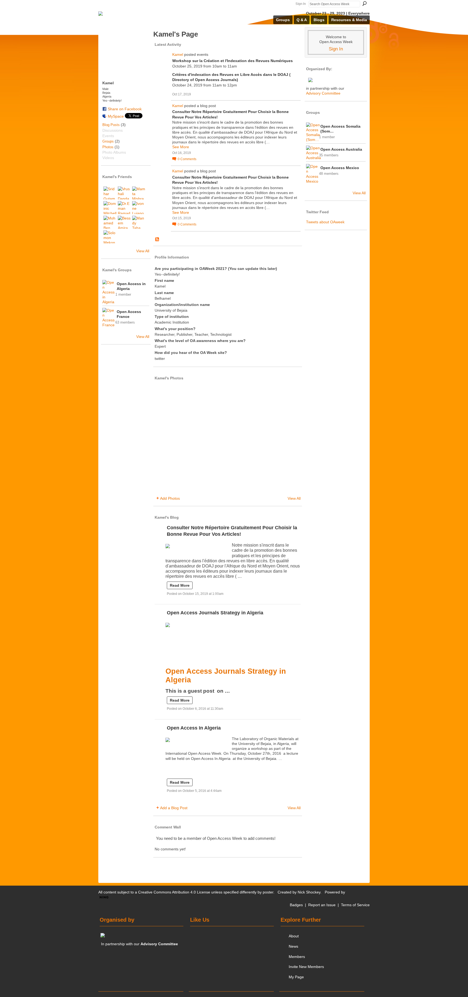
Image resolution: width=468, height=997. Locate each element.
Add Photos (170, 498)
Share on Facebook (125, 109)
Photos (107, 147)
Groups (108, 141)
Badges (296, 905)
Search (364, 3)
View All (142, 251)
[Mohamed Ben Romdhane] (109, 222)
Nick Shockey (309, 892)
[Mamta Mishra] (138, 192)
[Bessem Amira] (124, 222)
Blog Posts (111, 125)
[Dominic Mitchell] (109, 207)
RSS (157, 239)
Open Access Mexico (339, 168)
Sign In (300, 4)
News (293, 946)
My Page (296, 977)
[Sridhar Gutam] (109, 192)
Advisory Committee (323, 93)
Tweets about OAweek (325, 222)
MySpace (116, 116)
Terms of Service (355, 905)
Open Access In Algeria (194, 728)
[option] (228, 439)
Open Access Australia (341, 149)
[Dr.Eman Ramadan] (124, 207)
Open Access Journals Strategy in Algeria (215, 612)
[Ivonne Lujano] (138, 207)
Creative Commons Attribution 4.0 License (174, 892)
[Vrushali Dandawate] (124, 192)
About (294, 936)
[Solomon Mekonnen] (109, 236)
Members (297, 956)
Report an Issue (322, 905)
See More (180, 147)
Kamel (177, 54)
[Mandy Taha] (138, 222)
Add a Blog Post (173, 808)
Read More (180, 585)
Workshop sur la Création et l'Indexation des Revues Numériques (232, 61)
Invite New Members (306, 966)
